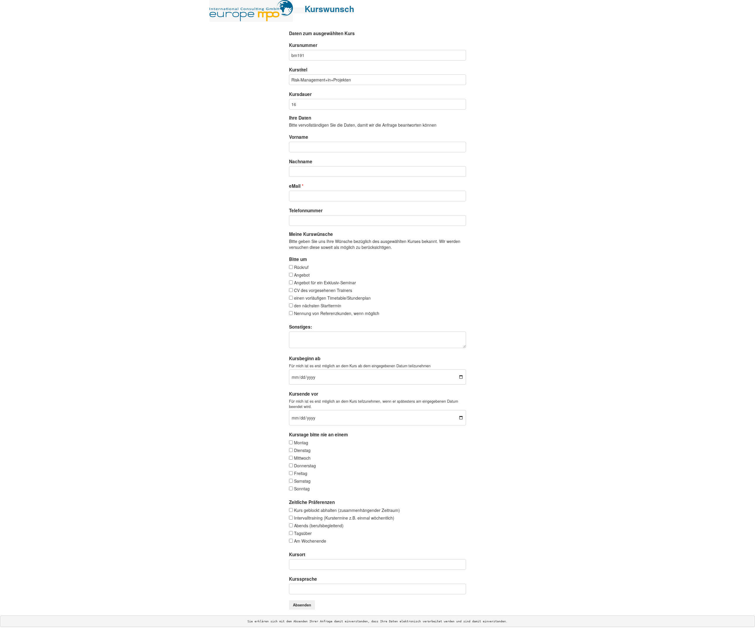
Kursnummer (303, 45)
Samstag (302, 481)
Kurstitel (298, 69)
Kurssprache (303, 579)
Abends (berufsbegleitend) (319, 525)
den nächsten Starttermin (317, 306)
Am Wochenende (310, 541)
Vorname (298, 137)
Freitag (300, 473)
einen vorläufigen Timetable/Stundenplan (332, 298)
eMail (295, 186)
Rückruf (301, 267)
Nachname (300, 161)
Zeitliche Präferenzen (312, 502)
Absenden (302, 605)
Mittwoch (302, 458)
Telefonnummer (306, 210)
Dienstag (302, 450)
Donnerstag (305, 466)
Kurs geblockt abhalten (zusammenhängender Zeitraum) (347, 510)
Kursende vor (303, 394)
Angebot (302, 275)
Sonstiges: (300, 327)
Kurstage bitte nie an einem (318, 434)
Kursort (297, 554)
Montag (301, 442)
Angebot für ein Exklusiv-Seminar (325, 282)
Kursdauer (300, 94)
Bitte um (298, 259)
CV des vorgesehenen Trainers (323, 290)
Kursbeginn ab (304, 358)
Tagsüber (303, 533)
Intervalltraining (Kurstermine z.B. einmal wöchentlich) (344, 518)
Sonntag (302, 489)
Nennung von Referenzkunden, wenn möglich (336, 313)
